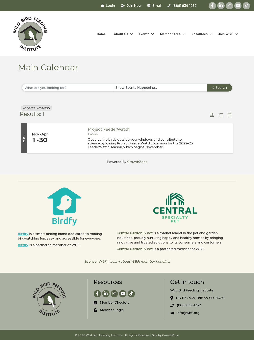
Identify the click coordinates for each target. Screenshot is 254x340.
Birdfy (23, 234)
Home (101, 34)
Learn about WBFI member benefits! (140, 261)
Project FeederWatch (109, 129)
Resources (199, 34)
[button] (212, 115)
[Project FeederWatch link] (68, 138)
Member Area (170, 34)
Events (144, 34)
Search (221, 88)
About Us (121, 34)
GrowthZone (137, 162)
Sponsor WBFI (96, 261)
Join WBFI (225, 34)
